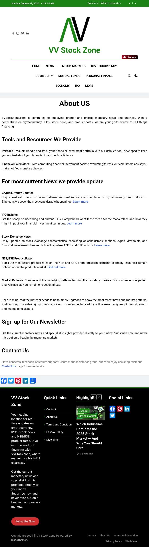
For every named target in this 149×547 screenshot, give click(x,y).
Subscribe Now (25, 521)
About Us (52, 417)
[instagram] (17, 33)
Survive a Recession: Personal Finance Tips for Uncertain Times (87, 3)
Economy (63, 85)
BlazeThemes (19, 539)
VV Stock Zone (74, 50)
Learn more (80, 201)
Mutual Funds (69, 76)
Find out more (56, 267)
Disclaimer (52, 439)
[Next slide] (135, 3)
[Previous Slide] (129, 3)
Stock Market (87, 416)
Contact (51, 409)
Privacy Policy (54, 432)
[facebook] (13, 33)
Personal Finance (99, 76)
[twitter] (22, 33)
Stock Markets (74, 66)
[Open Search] (129, 75)
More (89, 85)
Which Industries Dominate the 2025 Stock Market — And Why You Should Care (111, 3)
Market (83, 411)
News (50, 66)
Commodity (44, 76)
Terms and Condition (59, 424)
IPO (77, 85)
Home (36, 66)
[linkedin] (27, 33)
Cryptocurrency (104, 66)
